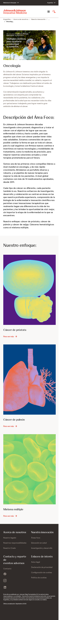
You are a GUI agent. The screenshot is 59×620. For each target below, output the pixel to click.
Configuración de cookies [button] (41, 572)
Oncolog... (10, 21)
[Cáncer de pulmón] (29, 379)
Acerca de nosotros (20, 19)
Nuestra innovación (38, 19)
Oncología (11, 65)
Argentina (7, 19)
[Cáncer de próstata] (29, 290)
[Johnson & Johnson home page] (15, 11)
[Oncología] (29, 45)
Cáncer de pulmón (14, 419)
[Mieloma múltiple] (29, 469)
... (49, 19)
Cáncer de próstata (14, 330)
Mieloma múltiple (13, 509)
